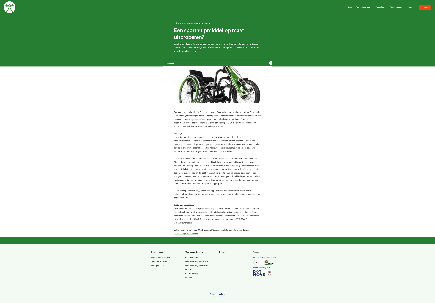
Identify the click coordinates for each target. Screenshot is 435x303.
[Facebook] (220, 257)
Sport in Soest (157, 252)
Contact (410, 7)
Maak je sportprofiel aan (160, 257)
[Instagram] (224, 257)
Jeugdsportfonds (157, 265)
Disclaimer (189, 269)
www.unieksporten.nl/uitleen (186, 233)
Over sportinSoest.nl (194, 252)
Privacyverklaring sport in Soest (197, 261)
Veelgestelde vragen (159, 261)
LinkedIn (188, 278)
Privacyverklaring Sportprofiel (196, 265)
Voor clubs (380, 7)
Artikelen (177, 23)
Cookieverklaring (191, 274)
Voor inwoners (396, 7)
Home (349, 7)
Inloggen (426, 7)
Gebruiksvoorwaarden (193, 257)
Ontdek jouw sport (363, 7)
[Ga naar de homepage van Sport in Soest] (9, 7)
